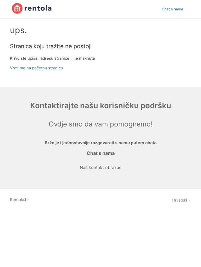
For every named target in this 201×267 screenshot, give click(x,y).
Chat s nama (172, 9)
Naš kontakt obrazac (100, 167)
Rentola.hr (19, 199)
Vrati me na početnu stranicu (36, 67)
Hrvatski (180, 200)
